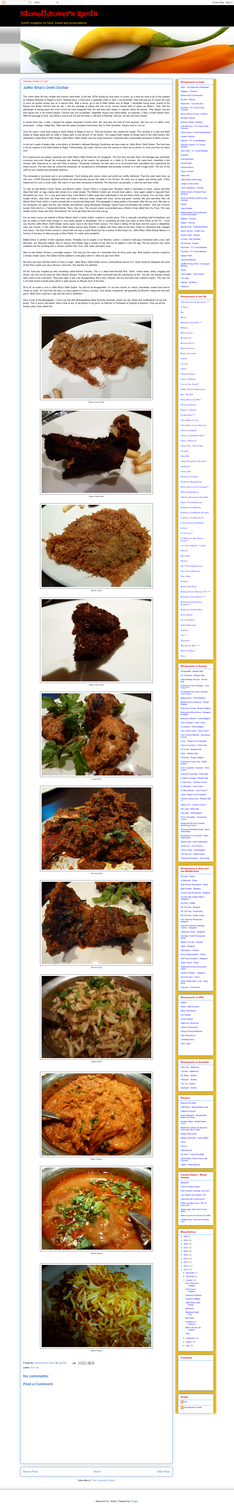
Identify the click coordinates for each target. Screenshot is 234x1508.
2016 (186, 1251)
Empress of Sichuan (188, 409)
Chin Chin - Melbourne (190, 1067)
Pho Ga (184, 1146)
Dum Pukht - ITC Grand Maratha (194, 151)
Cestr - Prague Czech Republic (194, 741)
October (189, 1280)
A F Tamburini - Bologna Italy (192, 675)
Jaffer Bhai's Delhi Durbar (191, 180)
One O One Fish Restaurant (191, 566)
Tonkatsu (184, 630)
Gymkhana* (185, 466)
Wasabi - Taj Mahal (188, 282)
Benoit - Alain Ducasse (190, 1007)
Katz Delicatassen (188, 1035)
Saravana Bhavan (188, 260)
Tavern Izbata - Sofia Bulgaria (193, 850)
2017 (186, 1248)
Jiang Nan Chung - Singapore (193, 932)
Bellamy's (184, 327)
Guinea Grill (185, 471)
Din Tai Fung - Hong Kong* (192, 911)
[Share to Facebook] (89, 1363)
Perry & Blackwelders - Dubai (193, 954)
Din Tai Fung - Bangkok (190, 907)
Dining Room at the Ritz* (191, 399)
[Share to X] (86, 1363)
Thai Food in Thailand (190, 1290)
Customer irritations (193, 1295)
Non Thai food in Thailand (192, 1284)
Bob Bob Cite (186, 338)
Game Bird (185, 456)
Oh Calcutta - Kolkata (190, 243)
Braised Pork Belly (188, 1103)
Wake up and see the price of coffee (196, 1215)
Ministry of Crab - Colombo (192, 942)
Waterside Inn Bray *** (190, 645)
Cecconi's (184, 363)
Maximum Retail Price (192, 1313)
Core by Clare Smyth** (190, 384)
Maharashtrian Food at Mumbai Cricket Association (194, 213)
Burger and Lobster (188, 353)
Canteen (184, 358)
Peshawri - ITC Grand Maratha (193, 251)
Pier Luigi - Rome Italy (190, 809)
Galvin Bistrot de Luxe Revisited (193, 425)
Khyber (184, 204)
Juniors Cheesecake (189, 1027)
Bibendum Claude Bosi (190, 322)
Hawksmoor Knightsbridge (191, 481)
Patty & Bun (185, 576)
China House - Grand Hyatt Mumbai (196, 132)
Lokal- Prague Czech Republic (193, 794)
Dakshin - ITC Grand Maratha (193, 141)
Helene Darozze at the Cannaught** (195, 486)
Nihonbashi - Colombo (190, 950)
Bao (182, 312)
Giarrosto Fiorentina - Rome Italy (194, 774)
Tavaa (183, 270)
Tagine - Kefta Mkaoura (190, 1165)
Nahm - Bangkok (188, 946)
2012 (186, 1266)
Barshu (183, 317)
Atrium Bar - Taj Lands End (192, 104)
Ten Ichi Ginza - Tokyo (190, 977)
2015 (186, 1255)
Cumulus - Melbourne (190, 1071)
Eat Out (35, 1367)
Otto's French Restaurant (190, 571)
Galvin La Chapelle (188, 430)
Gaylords (184, 155)
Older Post (163, 1471)
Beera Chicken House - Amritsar (194, 114)
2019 (186, 1240)
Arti (185, 1402)
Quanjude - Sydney (189, 1088)
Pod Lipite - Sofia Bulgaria (191, 813)
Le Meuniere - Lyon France (192, 786)
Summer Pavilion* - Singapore (193, 973)
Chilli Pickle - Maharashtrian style (194, 1107)
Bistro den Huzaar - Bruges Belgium (196, 708)
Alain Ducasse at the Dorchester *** (195, 302)
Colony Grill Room (188, 379)
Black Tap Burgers (188, 1011)
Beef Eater (189, 1318)
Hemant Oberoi (187, 167)
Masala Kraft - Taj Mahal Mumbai (194, 227)
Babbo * (184, 1002)
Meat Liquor (186, 555)
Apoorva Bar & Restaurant (192, 95)
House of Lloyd (187, 171)
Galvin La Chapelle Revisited (192, 435)
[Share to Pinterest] (93, 1363)
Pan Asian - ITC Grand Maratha (194, 247)
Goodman (185, 451)
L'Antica (192, 522)
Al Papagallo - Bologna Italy (192, 671)
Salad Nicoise (186, 1150)
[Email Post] (73, 1363)
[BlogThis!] (83, 1363)
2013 (186, 1262)
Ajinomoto (185, 1183)
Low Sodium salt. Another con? (193, 1195)
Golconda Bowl (187, 159)
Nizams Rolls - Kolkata (190, 235)
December (190, 1273)
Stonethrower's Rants (58, 14)
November (190, 1276)
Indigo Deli (185, 175)
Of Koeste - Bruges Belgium (192, 757)
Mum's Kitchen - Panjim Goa (192, 231)
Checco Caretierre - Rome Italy (194, 745)
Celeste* (184, 368)
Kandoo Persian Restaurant (191, 502)
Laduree (184, 528)
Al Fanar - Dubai (187, 876)
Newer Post (30, 1471)
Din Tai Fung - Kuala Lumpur (192, 915)
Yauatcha (184, 286)
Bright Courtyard (187, 348)
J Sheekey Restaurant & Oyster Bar (194, 497)
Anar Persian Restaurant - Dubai (194, 885)
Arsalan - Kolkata (188, 99)
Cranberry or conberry (190, 1323)
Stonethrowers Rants (193, 1407)
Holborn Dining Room (190, 492)
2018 (186, 1244)
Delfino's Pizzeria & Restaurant (193, 389)
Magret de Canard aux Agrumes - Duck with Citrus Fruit (194, 1129)
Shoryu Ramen (187, 614)
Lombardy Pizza (187, 1039)
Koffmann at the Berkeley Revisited (195, 512)
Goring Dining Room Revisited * (194, 461)
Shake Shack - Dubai (189, 963)
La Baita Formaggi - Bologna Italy (194, 778)
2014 (186, 1259)
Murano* (184, 560)
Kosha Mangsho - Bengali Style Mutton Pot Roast (194, 1116)
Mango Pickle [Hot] (188, 1134)
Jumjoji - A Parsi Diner (190, 184)
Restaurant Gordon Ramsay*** (193, 596)
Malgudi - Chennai (188, 219)
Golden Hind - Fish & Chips (192, 445)
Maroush (184, 550)
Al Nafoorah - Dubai (189, 880)
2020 (186, 1236)
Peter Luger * (186, 1044)
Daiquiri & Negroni (188, 1111)
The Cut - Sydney (188, 1084)
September (190, 1338)
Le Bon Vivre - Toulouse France (194, 782)
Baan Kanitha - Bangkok (191, 889)
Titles (187, 1334)
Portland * (185, 581)
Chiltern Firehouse (188, 374)
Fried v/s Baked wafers (190, 1187)
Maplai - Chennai (188, 223)
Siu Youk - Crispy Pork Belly (192, 1154)
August (189, 1342)
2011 (186, 1270)
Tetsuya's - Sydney (189, 1079)
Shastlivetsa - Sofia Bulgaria (192, 846)
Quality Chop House (189, 586)
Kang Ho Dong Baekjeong (191, 1031)
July (188, 1346)
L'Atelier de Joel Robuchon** (192, 517)
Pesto (183, 1142)
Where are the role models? (193, 1329)
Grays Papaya (187, 1019)
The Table (185, 278)
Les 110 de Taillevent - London (193, 546)
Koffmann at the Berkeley (191, 507)
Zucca (183, 655)
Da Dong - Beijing (188, 903)
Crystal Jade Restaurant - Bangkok (195, 893)
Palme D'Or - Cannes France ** (194, 805)
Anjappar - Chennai (189, 91)
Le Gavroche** (187, 533)
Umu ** (184, 635)
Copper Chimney (188, 136)
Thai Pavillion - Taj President (192, 274)
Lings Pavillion (186, 208)
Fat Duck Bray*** (188, 415)
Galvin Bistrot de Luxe (190, 420)
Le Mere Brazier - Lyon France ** (194, 790)
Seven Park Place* (188, 620)
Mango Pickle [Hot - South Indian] (194, 1138)
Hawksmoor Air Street (189, 476)
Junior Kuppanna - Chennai (192, 188)
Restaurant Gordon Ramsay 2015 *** (196, 591)
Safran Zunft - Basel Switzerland (194, 842)
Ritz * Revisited (187, 394)
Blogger (134, 1501)
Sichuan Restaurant (188, 625)
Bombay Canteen (188, 118)
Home (97, 1471)
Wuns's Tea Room (188, 650)
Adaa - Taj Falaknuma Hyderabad (195, 87)
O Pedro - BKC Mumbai (190, 239)
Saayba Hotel (186, 256)
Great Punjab (186, 163)
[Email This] (80, 1363)
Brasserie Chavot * (188, 343)
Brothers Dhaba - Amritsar (191, 122)
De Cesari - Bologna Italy (191, 749)
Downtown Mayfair (188, 404)
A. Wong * (185, 307)
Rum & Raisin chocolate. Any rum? (195, 1191)
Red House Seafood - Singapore (194, 958)
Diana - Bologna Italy (189, 753)
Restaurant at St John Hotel (191, 609)
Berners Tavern (187, 332)
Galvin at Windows (188, 440)
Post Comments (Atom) (103, 1480)
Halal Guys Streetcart (190, 1023)
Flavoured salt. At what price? (193, 1199)
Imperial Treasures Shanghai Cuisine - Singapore (193, 927)
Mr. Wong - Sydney (189, 1075)
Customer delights (192, 1299)
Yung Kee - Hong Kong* (190, 987)
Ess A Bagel (185, 1015)
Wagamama (185, 640)
